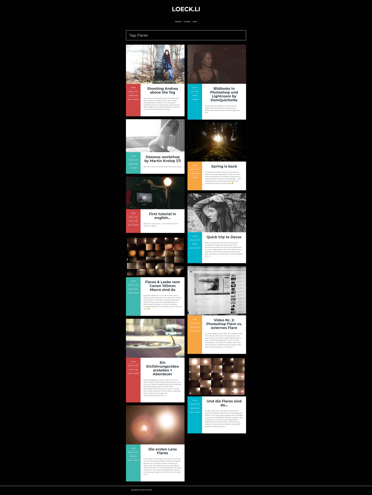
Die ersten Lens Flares (162, 451)
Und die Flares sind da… (224, 403)
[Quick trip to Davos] (216, 212)
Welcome (178, 22)
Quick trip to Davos (224, 237)
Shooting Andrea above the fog (162, 90)
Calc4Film (187, 22)
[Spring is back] (216, 142)
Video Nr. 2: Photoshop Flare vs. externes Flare (224, 324)
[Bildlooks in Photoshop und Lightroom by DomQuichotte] (216, 64)
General (194, 95)
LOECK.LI (186, 9)
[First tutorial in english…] (155, 193)
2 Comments (195, 177)
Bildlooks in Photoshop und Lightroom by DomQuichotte (224, 94)
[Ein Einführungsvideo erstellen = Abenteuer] (155, 338)
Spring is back (224, 166)
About (195, 22)
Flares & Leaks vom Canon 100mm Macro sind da (162, 286)
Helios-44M (133, 456)
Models (194, 244)
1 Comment (194, 99)
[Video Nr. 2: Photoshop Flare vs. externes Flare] (216, 291)
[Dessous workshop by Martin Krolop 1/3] (155, 135)
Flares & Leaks (133, 221)
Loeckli (133, 87)
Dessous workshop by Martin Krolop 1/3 (162, 159)
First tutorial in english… (162, 216)
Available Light (133, 95)
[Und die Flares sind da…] (216, 376)
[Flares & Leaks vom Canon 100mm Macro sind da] (155, 256)
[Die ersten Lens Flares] (155, 425)
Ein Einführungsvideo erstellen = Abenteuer (162, 368)
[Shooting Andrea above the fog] (155, 64)
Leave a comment (133, 99)
